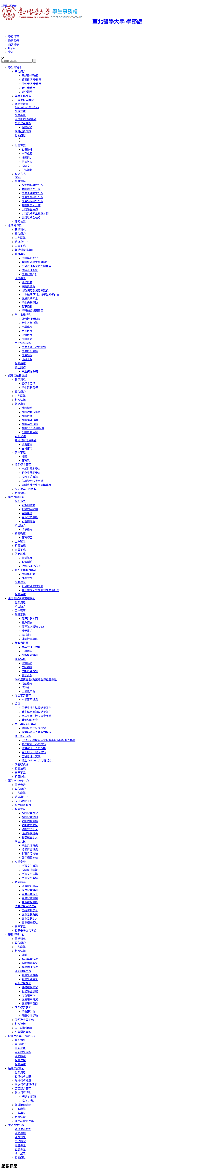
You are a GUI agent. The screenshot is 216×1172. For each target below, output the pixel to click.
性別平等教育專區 (25, 570)
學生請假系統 (30, 371)
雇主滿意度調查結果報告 (36, 711)
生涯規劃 (27, 169)
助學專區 (20, 278)
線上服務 (20, 367)
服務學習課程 (23, 983)
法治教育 (27, 335)
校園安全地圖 (30, 817)
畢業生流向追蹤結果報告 (36, 707)
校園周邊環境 (30, 869)
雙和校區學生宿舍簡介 (35, 262)
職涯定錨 (20, 614)
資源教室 (20, 533)
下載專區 (20, 1113)
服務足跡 (20, 436)
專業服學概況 (30, 999)
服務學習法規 (30, 959)
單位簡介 (20, 71)
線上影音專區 (23, 736)
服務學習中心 (16, 934)
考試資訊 (27, 634)
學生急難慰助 (30, 302)
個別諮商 (27, 557)
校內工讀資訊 (30, 476)
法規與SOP (21, 241)
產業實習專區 (23, 695)
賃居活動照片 (30, 894)
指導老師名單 (30, 432)
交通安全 (20, 861)
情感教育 (27, 578)
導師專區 (20, 582)
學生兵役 (20, 841)
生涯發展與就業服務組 (21, 598)
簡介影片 (27, 91)
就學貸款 (27, 282)
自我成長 (27, 153)
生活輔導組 (15, 225)
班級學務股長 (30, 833)
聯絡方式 (20, 174)
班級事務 (27, 359)
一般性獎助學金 (31, 468)
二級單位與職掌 (24, 100)
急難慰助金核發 (31, 217)
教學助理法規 (30, 967)
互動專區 (20, 1149)
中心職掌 (20, 1109)
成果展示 (20, 1153)
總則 (24, 955)
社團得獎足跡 (30, 424)
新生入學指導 (30, 322)
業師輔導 (27, 667)
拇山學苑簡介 (30, 258)
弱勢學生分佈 (30, 209)
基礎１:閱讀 (29, 1096)
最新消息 (20, 229)
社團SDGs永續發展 (33, 428)
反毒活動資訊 (30, 914)
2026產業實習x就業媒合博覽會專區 (36, 679)
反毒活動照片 (30, 918)
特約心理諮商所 (31, 566)
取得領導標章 (23, 1080)
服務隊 (26, 460)
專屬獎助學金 (30, 298)
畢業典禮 (27, 326)
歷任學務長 (28, 87)
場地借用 (27, 444)
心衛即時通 (28, 505)
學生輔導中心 (16, 497)
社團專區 (20, 403)
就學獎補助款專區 (25, 119)
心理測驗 (27, 562)
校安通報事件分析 (32, 185)
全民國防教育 (23, 805)
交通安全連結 (30, 878)
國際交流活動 (30, 1015)
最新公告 (20, 784)
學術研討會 (28, 1011)
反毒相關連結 (30, 922)
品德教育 (27, 161)
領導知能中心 (16, 1068)
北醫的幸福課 (30, 509)
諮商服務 (20, 553)
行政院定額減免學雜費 (35, 290)
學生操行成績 (30, 351)
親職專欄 (27, 513)
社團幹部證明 (30, 420)
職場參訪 (27, 663)
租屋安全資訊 (30, 890)
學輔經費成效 (23, 131)
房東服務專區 (30, 902)
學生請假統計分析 (32, 201)
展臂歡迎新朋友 (31, 318)
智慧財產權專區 (24, 250)
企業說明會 (28, 691)
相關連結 (20, 135)
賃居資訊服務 (30, 886)
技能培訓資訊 (30, 655)
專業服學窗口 (30, 1003)
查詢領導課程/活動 (26, 1084)
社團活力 (27, 157)
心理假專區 (28, 521)
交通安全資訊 (30, 865)
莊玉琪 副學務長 (31, 79)
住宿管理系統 (30, 270)
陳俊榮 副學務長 (31, 83)
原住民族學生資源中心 (21, 1036)
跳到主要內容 (9, 5)
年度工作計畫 (23, 96)
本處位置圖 (21, 104)
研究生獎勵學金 (31, 472)
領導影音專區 (23, 1088)
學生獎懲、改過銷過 (34, 347)
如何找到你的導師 (32, 586)
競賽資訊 (20, 1137)
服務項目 (27, 537)
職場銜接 (20, 659)
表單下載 (20, 245)
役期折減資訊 (30, 849)
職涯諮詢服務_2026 (33, 626)
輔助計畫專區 (30, 638)
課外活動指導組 (17, 375)
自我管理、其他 (31, 756)
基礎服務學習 (30, 987)
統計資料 (20, 181)
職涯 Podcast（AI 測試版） (37, 760)
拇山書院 (27, 339)
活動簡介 (27, 683)
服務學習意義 (30, 975)
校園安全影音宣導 (25, 930)
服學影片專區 (23, 1032)
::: (2, 30)
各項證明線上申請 (32, 480)
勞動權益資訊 (30, 671)
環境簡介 (27, 529)
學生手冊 (20, 115)
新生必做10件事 (24, 1121)
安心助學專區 (23, 1052)
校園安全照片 (30, 829)
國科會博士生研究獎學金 (36, 485)
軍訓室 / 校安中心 (18, 780)
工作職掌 (20, 237)
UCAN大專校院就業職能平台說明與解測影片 (48, 740)
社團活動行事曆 (31, 412)
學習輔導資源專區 (32, 310)
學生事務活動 (23, 314)
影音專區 (20, 145)
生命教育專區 (30, 517)
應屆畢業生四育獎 (25, 489)
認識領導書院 (23, 1076)
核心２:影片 (29, 1100)
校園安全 (27, 165)
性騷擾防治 (28, 574)
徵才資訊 (27, 675)
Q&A (18, 177)
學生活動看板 (30, 387)
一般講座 (27, 651)
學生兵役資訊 (30, 845)
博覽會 (26, 687)
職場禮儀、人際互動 (34, 748)
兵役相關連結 (30, 857)
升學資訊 (27, 630)
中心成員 (20, 1048)
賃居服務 (20, 882)
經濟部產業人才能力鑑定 (36, 732)
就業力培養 (21, 643)
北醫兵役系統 (30, 853)
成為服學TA (29, 995)
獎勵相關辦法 (30, 963)
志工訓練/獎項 (23, 1027)
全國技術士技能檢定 (34, 728)
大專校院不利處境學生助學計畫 (40, 294)
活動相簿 (20, 1056)
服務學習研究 (23, 1007)
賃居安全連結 (30, 898)
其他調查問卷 (30, 720)
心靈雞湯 (27, 149)
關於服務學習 (23, 971)
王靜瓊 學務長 (30, 75)
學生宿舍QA (29, 274)
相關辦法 (27, 127)
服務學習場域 (30, 991)
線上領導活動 (23, 1092)
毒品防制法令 (30, 910)
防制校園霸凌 (30, 825)
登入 (11, 51)
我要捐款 (27, 306)
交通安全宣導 (30, 874)
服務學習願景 (30, 979)
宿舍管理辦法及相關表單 (36, 266)
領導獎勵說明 (23, 1104)
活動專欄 (20, 1133)
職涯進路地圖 (30, 618)
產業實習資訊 (30, 699)
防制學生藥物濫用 (25, 906)
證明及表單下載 (24, 1019)
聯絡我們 (13, 40)
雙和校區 (20, 221)
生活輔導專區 (23, 343)
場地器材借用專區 (25, 440)
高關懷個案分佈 (31, 189)
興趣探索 (27, 622)
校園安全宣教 (30, 813)
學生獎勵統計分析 (32, 197)
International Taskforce (27, 107)
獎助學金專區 (23, 123)
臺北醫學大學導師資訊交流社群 (40, 590)
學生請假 (27, 355)
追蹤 (17, 703)
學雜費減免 (28, 286)
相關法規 (20, 399)
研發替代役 (21, 764)
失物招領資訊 (23, 801)
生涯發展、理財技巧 (34, 752)
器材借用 (27, 448)
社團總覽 (27, 408)
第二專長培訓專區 (25, 724)
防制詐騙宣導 (30, 821)
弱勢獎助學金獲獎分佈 (35, 213)
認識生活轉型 (23, 1129)
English (12, 48)
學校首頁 (13, 36)
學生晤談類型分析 (32, 193)
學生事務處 (15, 67)
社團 (24, 456)
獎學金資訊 (28, 383)
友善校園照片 (30, 837)
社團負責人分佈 (31, 205)
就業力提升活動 (31, 647)
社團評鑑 (27, 416)
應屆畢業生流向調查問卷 (36, 715)
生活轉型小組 (16, 1125)
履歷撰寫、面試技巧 (34, 744)
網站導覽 (13, 44)
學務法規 (20, 111)
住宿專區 (20, 254)
